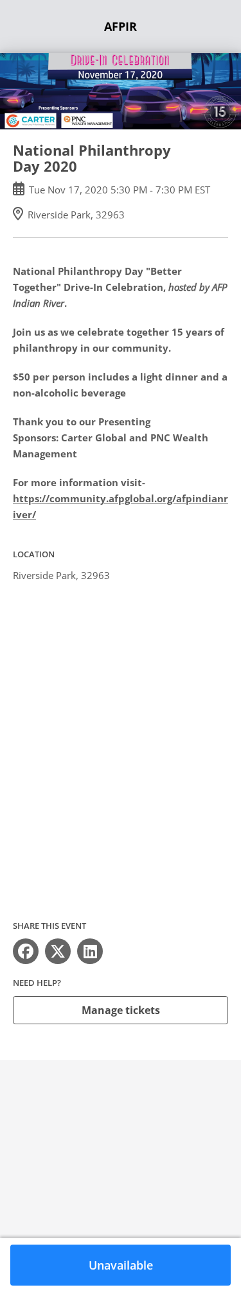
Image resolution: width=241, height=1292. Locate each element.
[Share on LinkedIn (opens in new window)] (90, 951)
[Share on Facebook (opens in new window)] (26, 951)
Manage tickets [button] (121, 1010)
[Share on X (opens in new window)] (58, 951)
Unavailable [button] (121, 1265)
